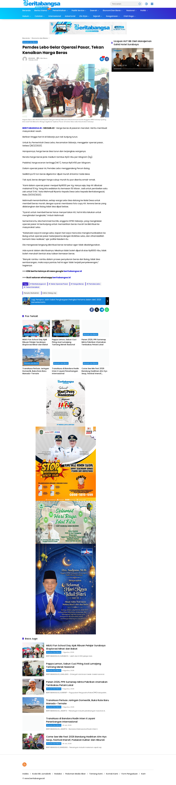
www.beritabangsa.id (34, 778)
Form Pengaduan (129, 773)
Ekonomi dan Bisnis (30, 42)
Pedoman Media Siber (75, 773)
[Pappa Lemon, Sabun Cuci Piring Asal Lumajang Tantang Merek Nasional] (65, 328)
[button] (139, 4)
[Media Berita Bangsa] (41, 3)
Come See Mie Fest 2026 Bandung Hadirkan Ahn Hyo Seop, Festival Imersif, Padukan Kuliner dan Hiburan (95, 371)
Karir (143, 773)
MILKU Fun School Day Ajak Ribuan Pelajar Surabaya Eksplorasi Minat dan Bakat (35, 342)
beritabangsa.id (73, 271)
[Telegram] (102, 310)
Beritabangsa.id (39, 284)
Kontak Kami (112, 773)
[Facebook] (92, 310)
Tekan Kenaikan (32, 287)
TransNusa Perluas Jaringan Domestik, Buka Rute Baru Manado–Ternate (35, 371)
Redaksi (58, 773)
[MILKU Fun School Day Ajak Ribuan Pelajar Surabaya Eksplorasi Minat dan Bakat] (36, 328)
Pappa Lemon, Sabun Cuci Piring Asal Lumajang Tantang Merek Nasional (64, 342)
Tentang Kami (95, 773)
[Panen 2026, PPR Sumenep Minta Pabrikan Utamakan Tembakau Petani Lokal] (95, 328)
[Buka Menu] (152, 3)
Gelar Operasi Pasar (59, 284)
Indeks (25, 773)
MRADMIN (31, 58)
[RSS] (24, 764)
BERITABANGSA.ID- (32, 128)
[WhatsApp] (107, 310)
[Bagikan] (107, 59)
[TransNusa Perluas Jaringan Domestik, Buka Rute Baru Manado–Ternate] (36, 357)
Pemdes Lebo (94, 284)
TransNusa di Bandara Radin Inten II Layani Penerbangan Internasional (65, 371)
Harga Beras (78, 284)
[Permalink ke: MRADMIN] (25, 59)
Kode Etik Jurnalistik (41, 773)
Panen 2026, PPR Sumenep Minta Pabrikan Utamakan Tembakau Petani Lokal (94, 342)
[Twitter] (97, 310)
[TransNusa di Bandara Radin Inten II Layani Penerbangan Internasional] (65, 357)
